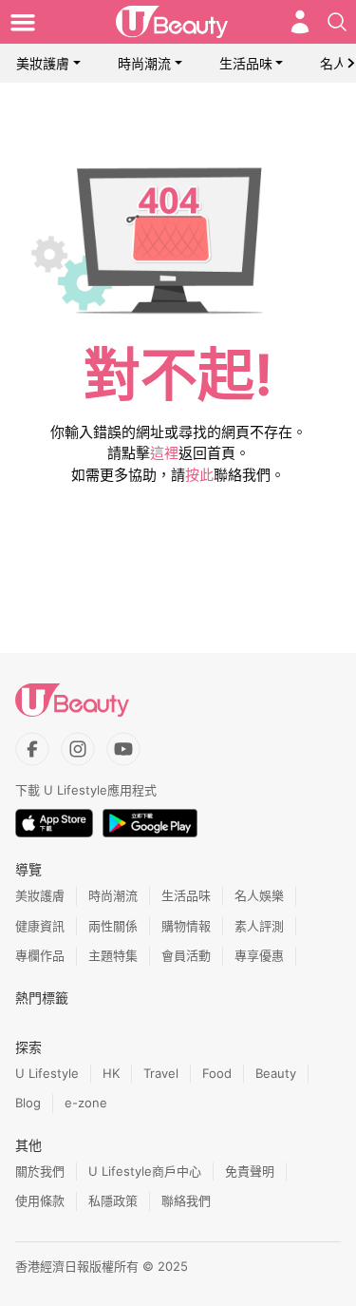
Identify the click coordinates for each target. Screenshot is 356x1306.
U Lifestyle (47, 1073)
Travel (160, 1073)
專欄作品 (40, 955)
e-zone (86, 1102)
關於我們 (40, 1171)
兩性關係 (113, 925)
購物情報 (186, 925)
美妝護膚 (42, 63)
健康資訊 (40, 925)
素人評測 (259, 925)
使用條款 (40, 1200)
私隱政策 (113, 1200)
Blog (28, 1102)
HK (111, 1073)
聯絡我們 (186, 1200)
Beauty (275, 1073)
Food (217, 1073)
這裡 (164, 453)
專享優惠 (259, 955)
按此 (199, 475)
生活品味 (245, 63)
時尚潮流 (144, 63)
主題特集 (113, 955)
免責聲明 (249, 1171)
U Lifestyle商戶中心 (144, 1171)
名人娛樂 (259, 895)
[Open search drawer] (337, 21)
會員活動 (186, 955)
